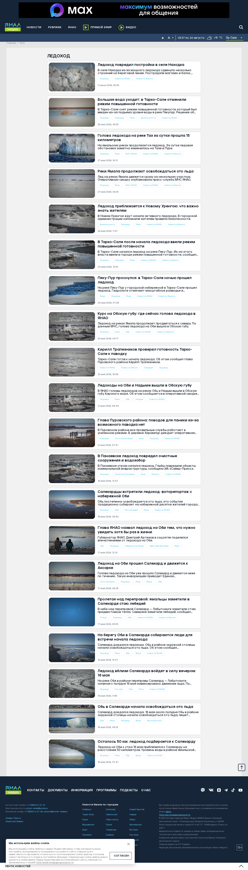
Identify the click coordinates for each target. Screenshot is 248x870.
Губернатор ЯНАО (134, 546)
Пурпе (109, 825)
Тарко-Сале (88, 815)
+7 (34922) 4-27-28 (33, 812)
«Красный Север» (14, 821)
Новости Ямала (144, 79)
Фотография (131, 510)
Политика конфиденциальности (174, 815)
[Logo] (13, 27)
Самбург (110, 835)
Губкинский (111, 815)
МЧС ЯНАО (131, 154)
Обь (128, 332)
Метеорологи (154, 721)
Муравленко (88, 825)
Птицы (103, 618)
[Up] (241, 767)
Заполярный (135, 825)
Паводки (119, 118)
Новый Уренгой (136, 809)
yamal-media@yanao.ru (37, 808)
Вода (102, 296)
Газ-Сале (133, 835)
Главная (11, 43)
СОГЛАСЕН (121, 856)
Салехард (110, 809)
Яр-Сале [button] (231, 37)
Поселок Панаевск (125, 474)
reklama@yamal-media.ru (56, 812)
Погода (119, 689)
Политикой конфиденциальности (55, 862)
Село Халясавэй (124, 439)
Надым (139, 399)
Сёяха (132, 820)
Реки (132, 118)
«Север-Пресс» (13, 818)
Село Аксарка (107, 582)
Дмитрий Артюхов (159, 546)
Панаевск (87, 835)
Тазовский (111, 830)
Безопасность (148, 118)
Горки (85, 820)
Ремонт (156, 474)
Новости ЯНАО (122, 79)
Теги (22, 43)
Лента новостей (18, 866)
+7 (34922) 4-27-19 (36, 805)
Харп (84, 830)
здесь (168, 812)
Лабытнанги (112, 820)
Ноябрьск (86, 809)
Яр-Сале (133, 830)
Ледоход (104, 79)
